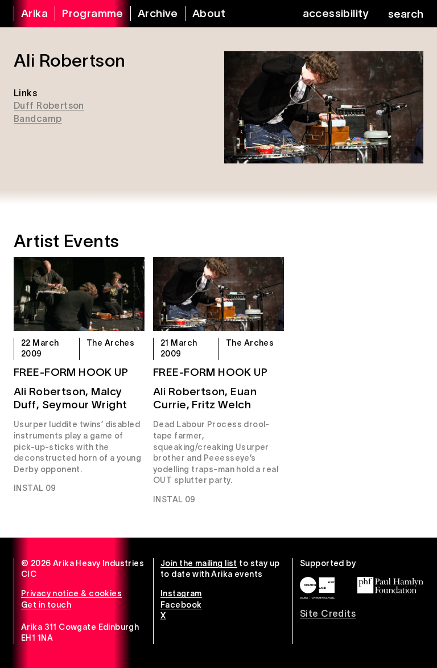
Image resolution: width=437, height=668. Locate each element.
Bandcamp (37, 118)
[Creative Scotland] (317, 588)
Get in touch (46, 604)
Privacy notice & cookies (71, 593)
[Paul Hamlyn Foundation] (390, 585)
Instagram (181, 593)
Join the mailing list (198, 563)
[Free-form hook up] (79, 293)
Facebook (180, 604)
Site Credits (328, 613)
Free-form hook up (71, 372)
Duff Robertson (49, 105)
